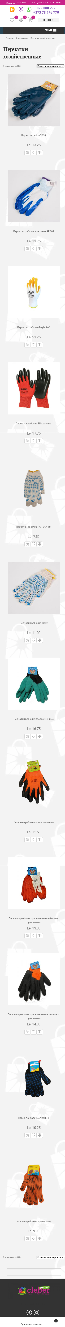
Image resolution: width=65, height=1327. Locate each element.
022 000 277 (46, 8)
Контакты (55, 2)
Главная (10, 3)
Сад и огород (22, 38)
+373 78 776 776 (46, 12)
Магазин (22, 2)
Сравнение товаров (32, 1324)
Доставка (42, 2)
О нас (32, 2)
